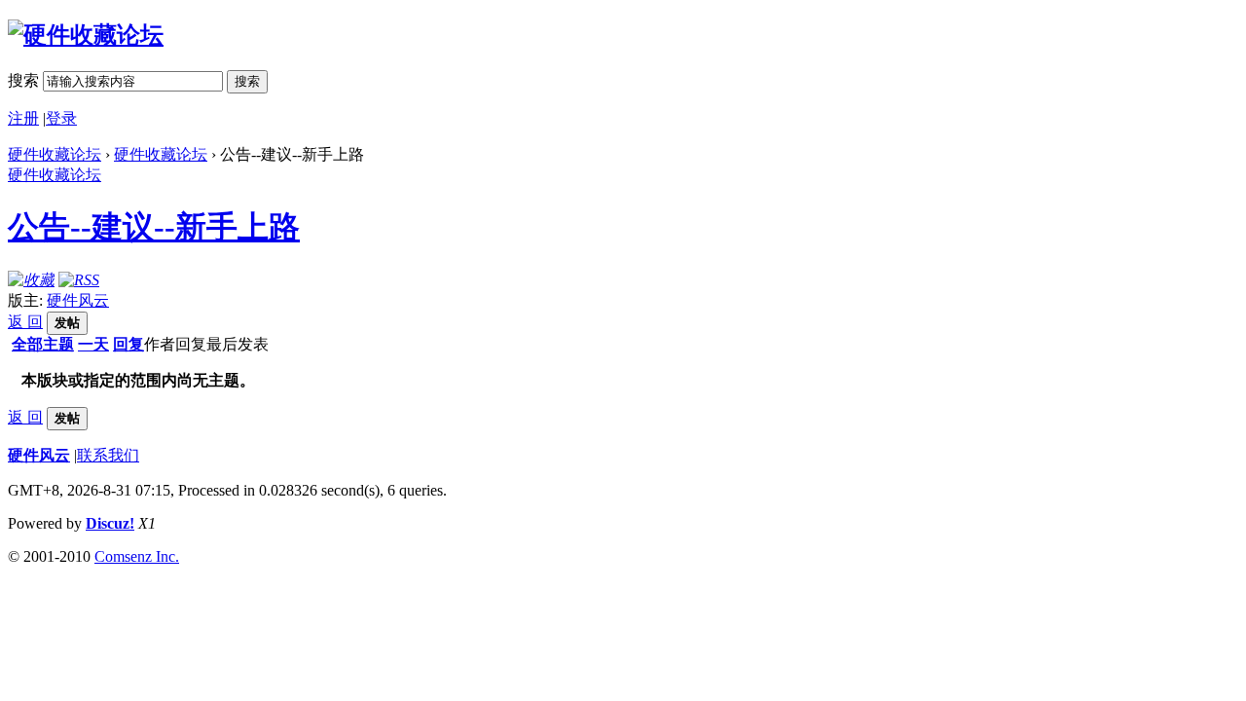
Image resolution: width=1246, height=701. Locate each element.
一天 (93, 344)
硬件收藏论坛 (54, 154)
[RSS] (78, 280)
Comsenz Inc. (136, 556)
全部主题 (43, 344)
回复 (128, 344)
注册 (23, 118)
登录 (61, 118)
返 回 (25, 322)
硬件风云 (78, 300)
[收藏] (31, 280)
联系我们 (108, 455)
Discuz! (110, 523)
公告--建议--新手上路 (154, 226)
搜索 (23, 80)
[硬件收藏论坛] (86, 35)
